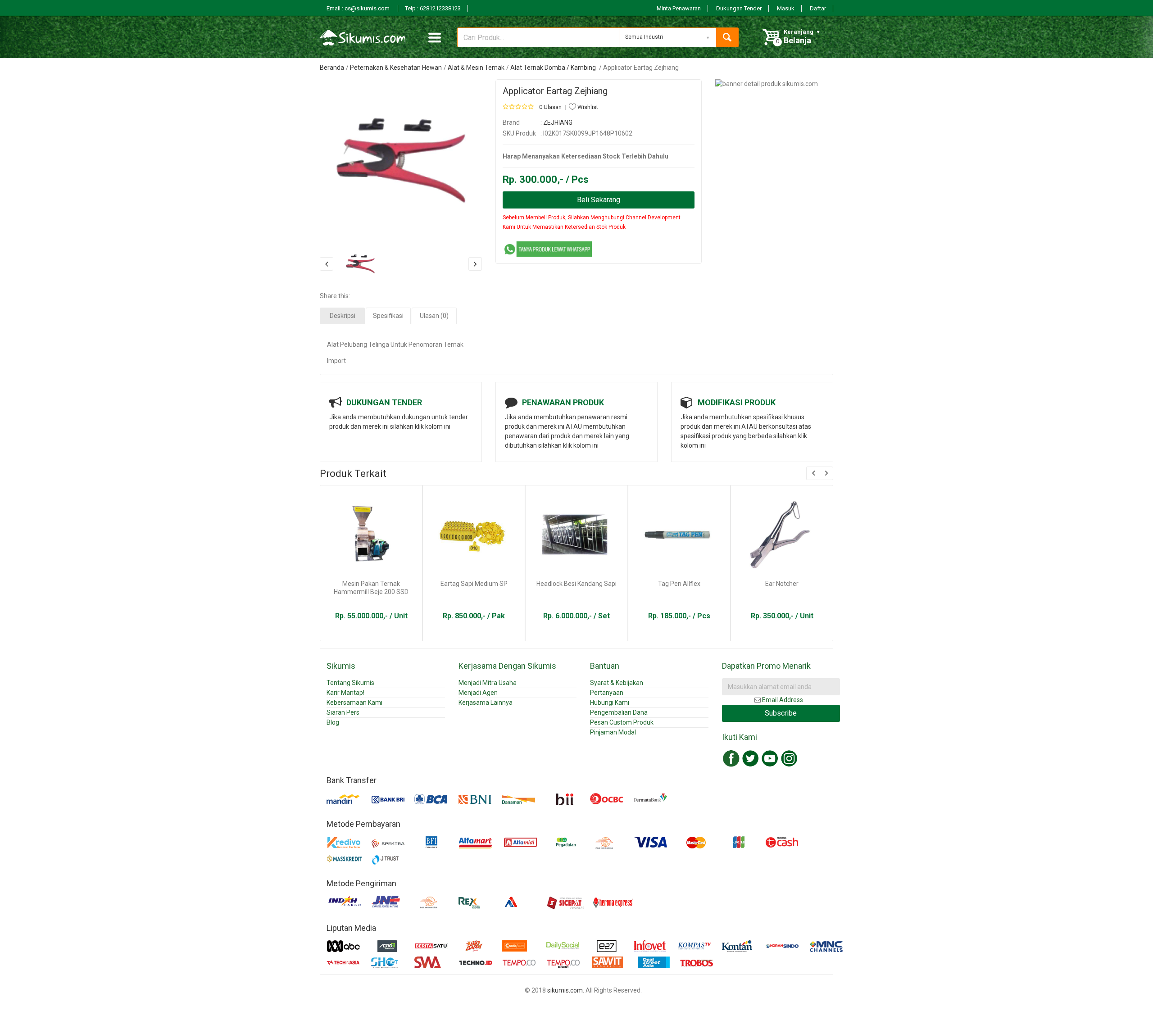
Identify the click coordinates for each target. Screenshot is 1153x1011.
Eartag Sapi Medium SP (474, 583)
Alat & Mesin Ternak (476, 67)
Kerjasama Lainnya (485, 702)
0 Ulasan (550, 107)
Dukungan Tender (739, 8)
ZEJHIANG (557, 122)
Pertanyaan (606, 692)
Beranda (332, 67)
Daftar (818, 8)
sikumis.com (565, 990)
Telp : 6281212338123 (433, 8)
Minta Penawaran (679, 8)
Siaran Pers (343, 712)
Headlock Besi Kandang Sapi (576, 583)
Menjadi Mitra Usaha (487, 682)
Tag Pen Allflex (679, 583)
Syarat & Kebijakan (616, 682)
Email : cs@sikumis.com (359, 8)
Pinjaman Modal (613, 732)
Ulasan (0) (434, 315)
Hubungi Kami (609, 702)
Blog (333, 722)
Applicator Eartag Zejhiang (555, 91)
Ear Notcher (782, 583)
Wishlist (587, 107)
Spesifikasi (388, 315)
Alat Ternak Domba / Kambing (553, 67)
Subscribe (781, 713)
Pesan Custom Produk (622, 722)
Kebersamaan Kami (354, 702)
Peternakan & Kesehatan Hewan (396, 67)
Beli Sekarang (598, 199)
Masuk (785, 8)
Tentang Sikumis (350, 682)
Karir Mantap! (345, 692)
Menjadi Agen (478, 692)
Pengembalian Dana (619, 712)
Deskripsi (342, 315)
